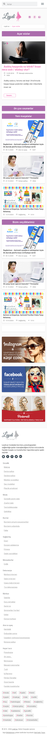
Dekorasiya (7, 571)
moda (6, 693)
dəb (26, 697)
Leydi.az (15, 729)
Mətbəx (6, 594)
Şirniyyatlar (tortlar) (12, 610)
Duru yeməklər (9, 602)
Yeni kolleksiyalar (11, 507)
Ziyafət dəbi (9, 503)
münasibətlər (32, 720)
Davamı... (9, 95)
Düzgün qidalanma (11, 545)
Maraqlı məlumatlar (26, 73)
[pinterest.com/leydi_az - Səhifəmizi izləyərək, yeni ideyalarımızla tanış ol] (23, 409)
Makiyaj (7, 467)
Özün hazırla (9, 682)
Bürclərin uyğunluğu (12, 526)
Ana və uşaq (22, 150)
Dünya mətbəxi (10, 619)
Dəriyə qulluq (22, 181)
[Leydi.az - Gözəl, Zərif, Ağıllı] (12, 16)
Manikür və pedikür (11, 480)
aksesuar (19, 720)
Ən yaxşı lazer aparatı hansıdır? (21, 178)
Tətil (6, 669)
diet (5, 711)
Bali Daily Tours (39, 733)
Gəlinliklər (7, 511)
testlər (20, 715)
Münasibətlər (8, 560)
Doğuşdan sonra (10, 634)
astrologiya (16, 702)
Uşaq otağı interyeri (12, 583)
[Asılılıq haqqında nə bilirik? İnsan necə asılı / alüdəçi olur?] (23, 52)
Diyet (6, 541)
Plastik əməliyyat (11, 488)
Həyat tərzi (7, 648)
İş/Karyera (8, 674)
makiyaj (16, 697)
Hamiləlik (7, 629)
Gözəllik (6, 463)
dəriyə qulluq (18, 706)
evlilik (35, 697)
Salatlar (7, 598)
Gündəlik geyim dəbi (12, 499)
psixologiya (8, 715)
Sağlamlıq (21, 215)
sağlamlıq (38, 702)
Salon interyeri (9, 579)
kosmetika (32, 706)
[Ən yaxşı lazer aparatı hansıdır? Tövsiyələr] (23, 166)
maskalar (7, 720)
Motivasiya (8, 661)
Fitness (7, 549)
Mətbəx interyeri (10, 574)
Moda (5, 495)
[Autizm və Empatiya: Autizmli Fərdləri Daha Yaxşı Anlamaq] (23, 197)
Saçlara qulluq (9, 476)
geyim (6, 697)
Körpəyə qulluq (10, 642)
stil (15, 693)
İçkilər (6, 615)
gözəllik (28, 711)
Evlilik (6, 564)
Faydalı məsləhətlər (12, 686)
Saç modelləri (9, 484)
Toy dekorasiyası (10, 587)
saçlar (6, 706)
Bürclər (6, 518)
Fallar (6, 530)
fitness (27, 702)
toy (5, 702)
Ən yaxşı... (8, 657)
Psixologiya (8, 652)
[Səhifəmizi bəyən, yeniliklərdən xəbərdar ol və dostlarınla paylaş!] (34, 17)
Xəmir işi (7, 606)
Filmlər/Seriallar (10, 678)
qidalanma (16, 711)
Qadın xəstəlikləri (11, 554)
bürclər (30, 715)
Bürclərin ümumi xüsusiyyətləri (16, 522)
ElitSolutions (10, 733)
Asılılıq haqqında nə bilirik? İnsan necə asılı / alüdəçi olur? (21, 68)
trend (32, 693)
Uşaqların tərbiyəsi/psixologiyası (17, 638)
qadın (23, 693)
